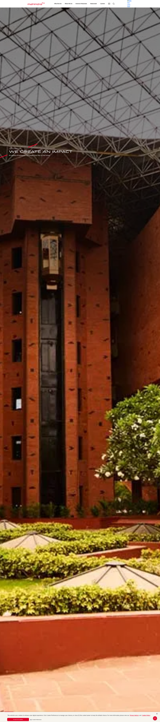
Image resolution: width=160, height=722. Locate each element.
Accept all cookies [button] (18, 719)
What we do (68, 3)
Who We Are (58, 3)
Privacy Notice (134, 715)
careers (102, 3)
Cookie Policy (146, 715)
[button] (36, 719)
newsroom (93, 3)
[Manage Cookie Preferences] (155, 718)
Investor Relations (81, 3)
